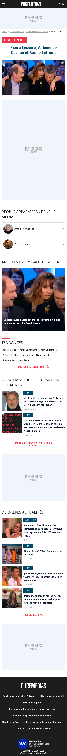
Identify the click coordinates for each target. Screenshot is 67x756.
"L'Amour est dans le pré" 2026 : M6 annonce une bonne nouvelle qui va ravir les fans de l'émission (42, 599)
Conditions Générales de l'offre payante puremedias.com (32, 722)
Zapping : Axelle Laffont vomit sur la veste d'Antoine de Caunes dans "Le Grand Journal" (32, 321)
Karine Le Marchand (28, 350)
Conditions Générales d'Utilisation (20, 696)
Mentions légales (32, 702)
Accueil (4, 32)
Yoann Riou (28, 355)
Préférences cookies (40, 728)
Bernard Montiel (9, 350)
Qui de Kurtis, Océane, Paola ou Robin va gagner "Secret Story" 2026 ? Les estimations (43, 577)
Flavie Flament (42, 355)
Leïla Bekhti (24, 360)
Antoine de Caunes (17, 32)
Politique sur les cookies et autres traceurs (32, 709)
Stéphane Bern (9, 360)
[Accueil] (31, 4)
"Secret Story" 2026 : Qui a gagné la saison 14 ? (42, 553)
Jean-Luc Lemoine (49, 350)
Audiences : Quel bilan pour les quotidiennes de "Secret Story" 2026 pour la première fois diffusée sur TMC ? (42, 530)
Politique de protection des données (32, 715)
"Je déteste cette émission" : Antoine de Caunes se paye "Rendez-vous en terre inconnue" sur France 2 (43, 402)
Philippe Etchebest (11, 355)
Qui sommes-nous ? (51, 696)
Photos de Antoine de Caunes (37, 32)
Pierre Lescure (22, 244)
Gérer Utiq (21, 728)
